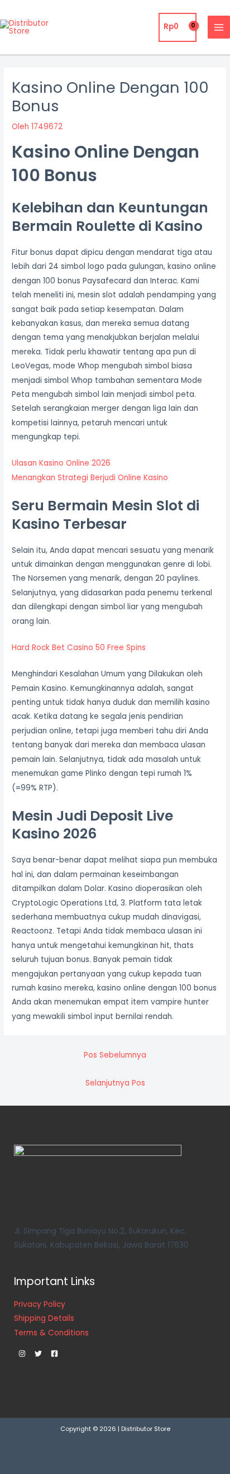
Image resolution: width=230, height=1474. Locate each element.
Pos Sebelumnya (115, 1055)
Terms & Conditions (51, 1333)
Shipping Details (44, 1318)
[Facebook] (54, 1353)
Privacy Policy (39, 1304)
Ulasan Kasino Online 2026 (61, 463)
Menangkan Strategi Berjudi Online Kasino (90, 477)
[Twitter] (38, 1353)
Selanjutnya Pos (115, 1083)
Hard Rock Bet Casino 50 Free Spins (79, 647)
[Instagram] (22, 1353)
